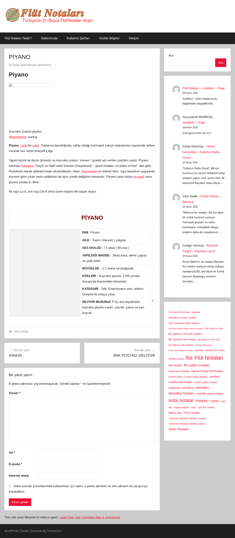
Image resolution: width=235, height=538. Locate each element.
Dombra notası (176, 358)
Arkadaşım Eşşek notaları (182, 317)
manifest (214, 376)
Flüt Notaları (190, 88)
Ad (12, 452)
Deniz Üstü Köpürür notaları (181, 350)
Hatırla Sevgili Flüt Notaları (207, 371)
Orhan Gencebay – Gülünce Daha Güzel (200, 152)
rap (170, 407)
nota (16, 331)
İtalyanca (27, 166)
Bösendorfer (18, 137)
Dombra (199, 350)
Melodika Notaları (181, 393)
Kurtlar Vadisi (176, 376)
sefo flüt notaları (206, 407)
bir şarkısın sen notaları (181, 345)
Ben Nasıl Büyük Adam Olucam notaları (186, 328)
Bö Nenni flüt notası (204, 345)
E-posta (15, 464)
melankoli (174, 387)
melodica (188, 387)
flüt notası (175, 365)
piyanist (139, 176)
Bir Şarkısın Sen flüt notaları (185, 333)
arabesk (196, 312)
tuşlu (24, 145)
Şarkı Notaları (179, 429)
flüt (189, 358)
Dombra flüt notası (215, 350)
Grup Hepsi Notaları (179, 371)
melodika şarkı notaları (209, 393)
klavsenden (89, 171)
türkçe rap (175, 412)
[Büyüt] (10, 122)
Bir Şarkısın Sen (214, 328)
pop (223, 401)
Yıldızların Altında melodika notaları (187, 418)
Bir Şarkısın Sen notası (182, 339)
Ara (171, 55)
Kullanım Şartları (78, 38)
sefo (193, 407)
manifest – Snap (213, 88)
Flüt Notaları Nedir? (18, 38)
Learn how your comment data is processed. (90, 517)
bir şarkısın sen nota (209, 339)
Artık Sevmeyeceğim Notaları (184, 323)
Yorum (15, 393)
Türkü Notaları (191, 412)
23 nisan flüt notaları (179, 312)
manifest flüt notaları (181, 382)
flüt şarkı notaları (197, 365)
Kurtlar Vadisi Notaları (196, 376)
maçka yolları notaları (205, 382)
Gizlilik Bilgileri (109, 38)
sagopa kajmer (181, 407)
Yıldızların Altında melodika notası (187, 423)
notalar (25, 331)
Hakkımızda (49, 38)
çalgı (35, 145)
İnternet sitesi (19, 475)
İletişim (134, 38)
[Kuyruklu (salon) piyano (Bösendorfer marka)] (31, 86)
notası (214, 401)
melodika (202, 388)
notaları (202, 400)
